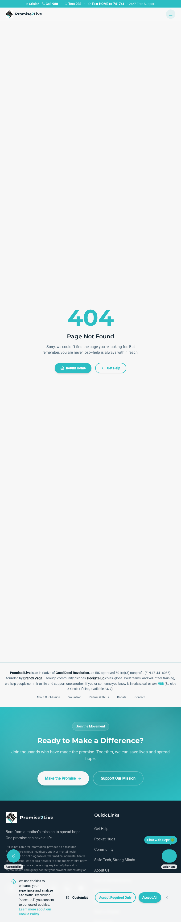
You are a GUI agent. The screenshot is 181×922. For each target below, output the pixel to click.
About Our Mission (48, 697)
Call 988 (52, 4)
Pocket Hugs (104, 839)
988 (161, 683)
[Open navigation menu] (170, 14)
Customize (80, 897)
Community (104, 849)
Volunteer (74, 697)
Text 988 (74, 4)
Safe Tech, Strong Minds (114, 860)
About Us (101, 870)
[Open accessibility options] (13, 856)
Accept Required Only (115, 897)
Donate (121, 697)
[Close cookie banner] (167, 897)
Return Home (76, 368)
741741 (108, 4)
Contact (140, 697)
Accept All (149, 897)
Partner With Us (99, 697)
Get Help (113, 368)
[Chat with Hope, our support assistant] (169, 856)
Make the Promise (60, 778)
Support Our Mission (118, 778)
